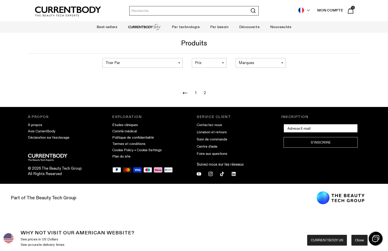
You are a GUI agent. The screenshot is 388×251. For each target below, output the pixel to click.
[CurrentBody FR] (68, 12)
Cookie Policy (123, 150)
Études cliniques (125, 125)
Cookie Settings (149, 150)
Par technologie (186, 27)
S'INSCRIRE (321, 142)
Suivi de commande (212, 139)
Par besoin (219, 27)
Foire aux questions (212, 153)
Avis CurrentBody (41, 131)
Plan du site (121, 156)
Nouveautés (280, 27)
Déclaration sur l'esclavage (48, 137)
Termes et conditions (129, 144)
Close (359, 240)
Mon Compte (330, 10)
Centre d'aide (207, 146)
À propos (35, 125)
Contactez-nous (209, 125)
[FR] (303, 10)
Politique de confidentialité (133, 137)
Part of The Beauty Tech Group (43, 198)
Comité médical (124, 131)
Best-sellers (107, 27)
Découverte (249, 27)
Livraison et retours (212, 132)
